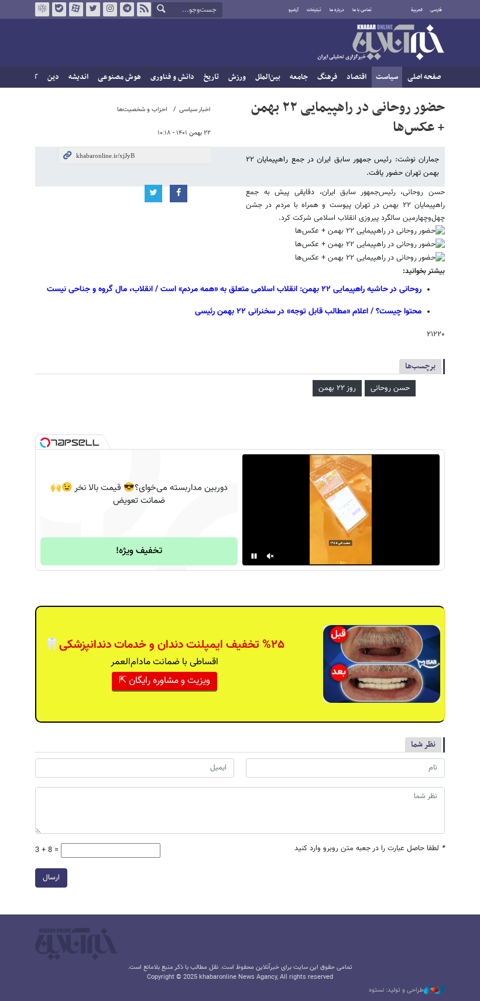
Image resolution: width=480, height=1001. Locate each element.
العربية (417, 9)
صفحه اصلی (424, 77)
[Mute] (270, 556)
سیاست (387, 77)
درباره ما (337, 9)
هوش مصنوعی (119, 77)
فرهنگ (327, 77)
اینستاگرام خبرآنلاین (110, 9)
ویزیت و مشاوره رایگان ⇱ (164, 681)
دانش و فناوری (172, 77)
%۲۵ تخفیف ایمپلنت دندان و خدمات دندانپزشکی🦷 (164, 645)
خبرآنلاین (380, 43)
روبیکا (42, 9)
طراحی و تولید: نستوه (396, 990)
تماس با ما (362, 9)
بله (59, 9)
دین (53, 77)
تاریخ (211, 77)
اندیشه (78, 77)
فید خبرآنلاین (144, 9)
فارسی (436, 9)
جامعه (299, 77)
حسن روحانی (390, 388)
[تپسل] (45, 442)
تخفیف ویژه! (139, 551)
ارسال (51, 877)
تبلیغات (314, 9)
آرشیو (294, 9)
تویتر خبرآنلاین (93, 9)
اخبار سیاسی (195, 110)
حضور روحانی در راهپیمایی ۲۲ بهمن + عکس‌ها (348, 117)
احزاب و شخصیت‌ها (142, 110)
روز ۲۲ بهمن (337, 388)
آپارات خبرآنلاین (76, 9)
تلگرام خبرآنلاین (127, 9)
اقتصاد (356, 77)
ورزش (237, 77)
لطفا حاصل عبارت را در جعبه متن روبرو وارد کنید (369, 848)
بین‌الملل (267, 77)
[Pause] (254, 556)
